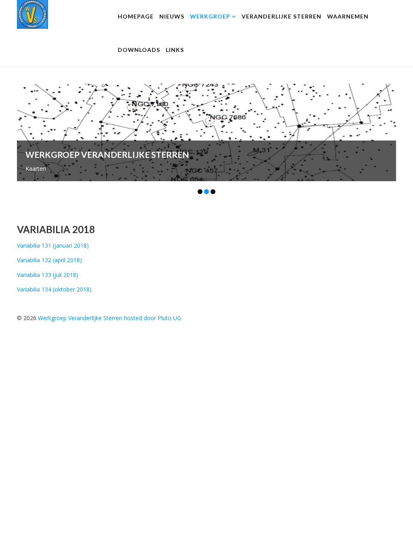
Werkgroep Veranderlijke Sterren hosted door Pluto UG (109, 318)
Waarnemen (348, 16)
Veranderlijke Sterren (281, 16)
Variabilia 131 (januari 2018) (53, 245)
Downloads (139, 49)
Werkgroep (210, 16)
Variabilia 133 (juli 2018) (47, 275)
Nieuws (171, 16)
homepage (136, 16)
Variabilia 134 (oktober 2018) (54, 289)
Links (175, 49)
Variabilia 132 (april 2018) (49, 260)
